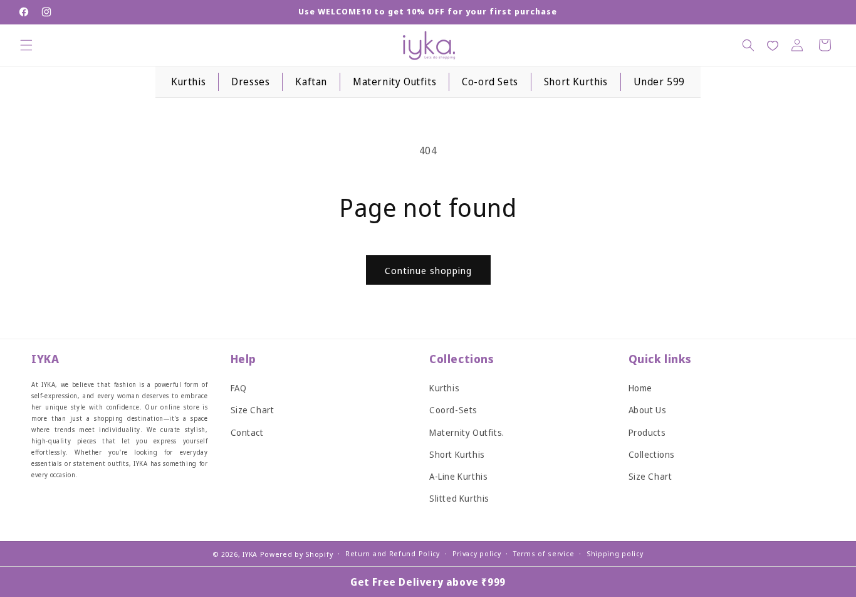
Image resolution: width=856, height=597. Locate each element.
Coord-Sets (453, 410)
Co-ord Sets (490, 81)
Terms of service (543, 553)
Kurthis (188, 81)
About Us (648, 410)
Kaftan (311, 81)
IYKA (250, 554)
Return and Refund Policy (392, 553)
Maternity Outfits (394, 81)
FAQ (239, 388)
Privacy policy (476, 553)
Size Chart (252, 410)
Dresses (250, 81)
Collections (652, 454)
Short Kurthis (576, 81)
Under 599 (659, 81)
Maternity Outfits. (466, 432)
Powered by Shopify (296, 554)
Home (640, 388)
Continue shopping (428, 270)
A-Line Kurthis (458, 476)
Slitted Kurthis (459, 498)
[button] (26, 45)
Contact (247, 432)
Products (647, 432)
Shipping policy (615, 553)
